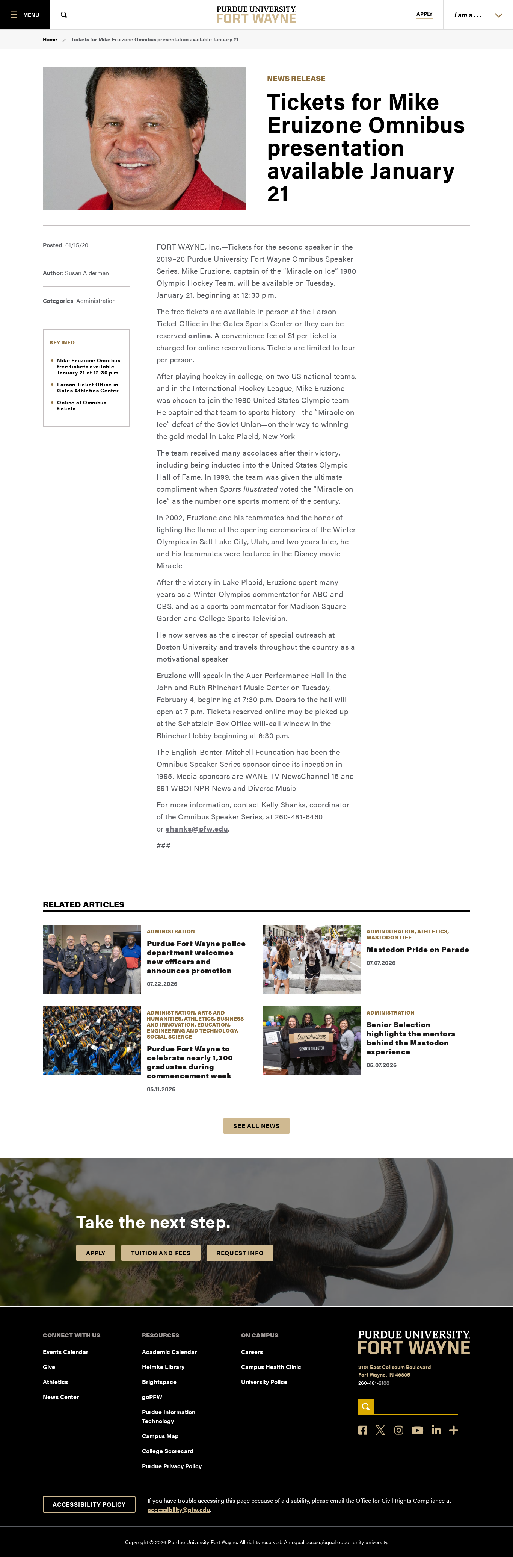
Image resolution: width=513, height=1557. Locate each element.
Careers (252, 1351)
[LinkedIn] (436, 1430)
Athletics (55, 1381)
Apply (424, 14)
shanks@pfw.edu (197, 828)
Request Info (240, 1252)
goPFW (152, 1396)
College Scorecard (167, 1450)
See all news (256, 1125)
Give (49, 1366)
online (199, 335)
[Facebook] (362, 1430)
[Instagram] (398, 1430)
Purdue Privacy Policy (172, 1466)
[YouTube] (418, 1430)
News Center (61, 1396)
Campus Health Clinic (271, 1366)
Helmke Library (163, 1366)
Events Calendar (65, 1351)
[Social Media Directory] (453, 1430)
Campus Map (160, 1435)
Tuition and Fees (161, 1252)
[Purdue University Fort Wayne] (256, 14)
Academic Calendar (169, 1351)
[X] (381, 1430)
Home (50, 39)
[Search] (366, 1407)
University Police (264, 1381)
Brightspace (159, 1381)
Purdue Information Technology (168, 1416)
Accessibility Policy (89, 1504)
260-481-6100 (373, 1382)
